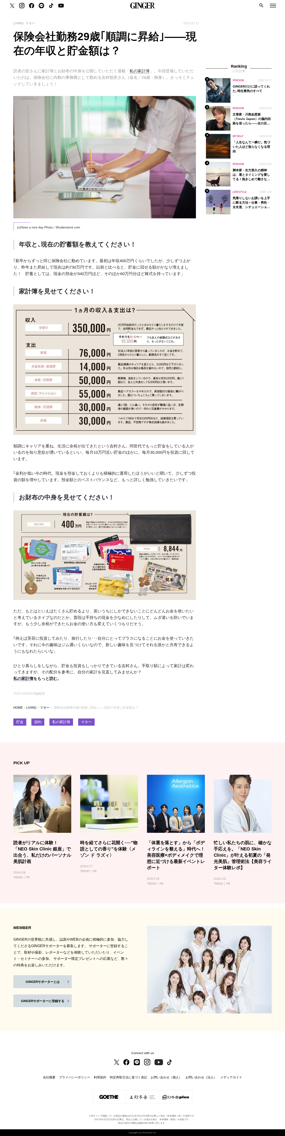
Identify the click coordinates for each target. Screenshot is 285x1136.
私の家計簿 (140, 71)
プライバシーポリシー (74, 1077)
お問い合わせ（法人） (201, 1077)
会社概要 (49, 1077)
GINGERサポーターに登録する (42, 1001)
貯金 (19, 722)
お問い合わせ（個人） (166, 1077)
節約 (37, 722)
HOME (18, 707)
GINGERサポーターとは (43, 982)
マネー (44, 707)
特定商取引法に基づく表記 (128, 1077)
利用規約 (100, 1077)
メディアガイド (231, 1077)
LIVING (31, 707)
